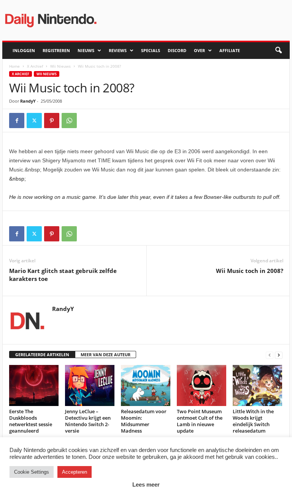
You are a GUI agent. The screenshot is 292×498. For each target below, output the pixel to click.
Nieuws (86, 50)
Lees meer (146, 484)
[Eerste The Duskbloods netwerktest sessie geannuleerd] (34, 385)
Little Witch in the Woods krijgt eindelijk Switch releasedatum (253, 421)
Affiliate (229, 50)
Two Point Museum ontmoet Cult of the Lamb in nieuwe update (199, 421)
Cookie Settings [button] (31, 472)
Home (14, 66)
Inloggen (24, 50)
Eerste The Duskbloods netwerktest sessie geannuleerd (30, 421)
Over (199, 50)
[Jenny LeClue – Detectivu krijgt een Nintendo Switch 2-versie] (89, 385)
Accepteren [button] (74, 472)
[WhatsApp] (69, 120)
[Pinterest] (51, 120)
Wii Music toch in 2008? (249, 270)
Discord (177, 50)
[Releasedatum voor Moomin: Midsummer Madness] (145, 385)
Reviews (118, 50)
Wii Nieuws (60, 66)
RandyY (28, 101)
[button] (278, 50)
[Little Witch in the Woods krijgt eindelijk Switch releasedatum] (257, 385)
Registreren (56, 50)
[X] (34, 120)
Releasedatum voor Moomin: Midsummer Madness (144, 421)
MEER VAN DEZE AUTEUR (105, 354)
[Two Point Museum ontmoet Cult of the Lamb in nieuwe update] (201, 385)
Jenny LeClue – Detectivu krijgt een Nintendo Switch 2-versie (88, 421)
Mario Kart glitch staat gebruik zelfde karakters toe (63, 274)
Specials (150, 50)
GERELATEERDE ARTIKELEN (42, 354)
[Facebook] (16, 120)
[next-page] (278, 355)
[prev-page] (269, 355)
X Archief (35, 66)
